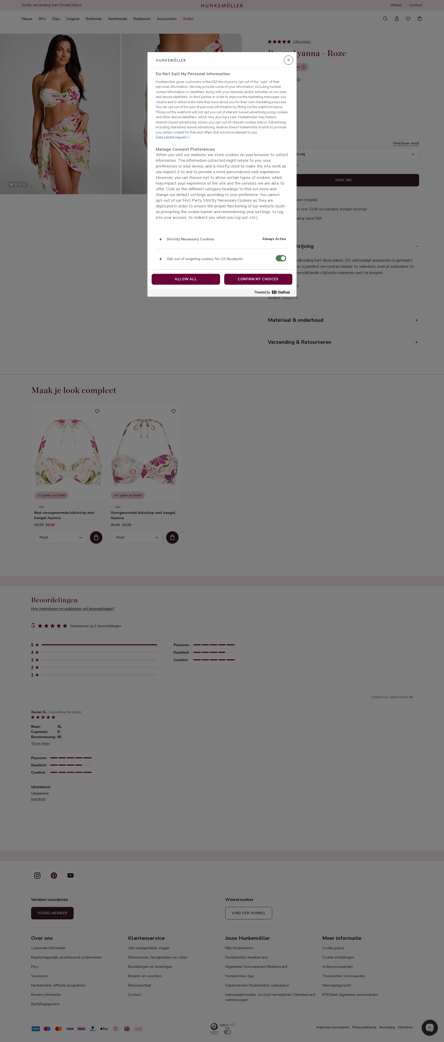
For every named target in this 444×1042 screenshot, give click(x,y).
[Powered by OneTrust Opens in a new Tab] (274, 292)
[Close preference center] (288, 60)
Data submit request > (172, 137)
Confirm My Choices (258, 279)
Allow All (186, 279)
